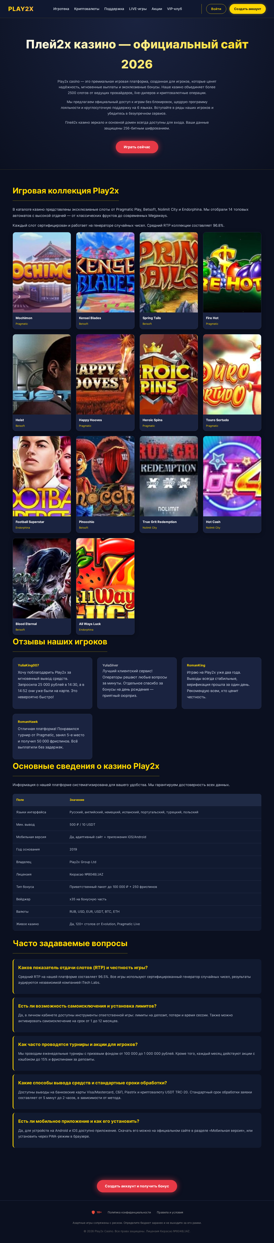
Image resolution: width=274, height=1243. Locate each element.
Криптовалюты (86, 9)
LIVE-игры (138, 9)
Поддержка (114, 9)
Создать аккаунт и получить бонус (137, 1186)
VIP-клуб (174, 9)
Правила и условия (170, 1212)
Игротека (61, 9)
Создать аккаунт (247, 9)
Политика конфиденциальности (129, 1212)
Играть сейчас (137, 147)
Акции (157, 9)
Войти (216, 9)
